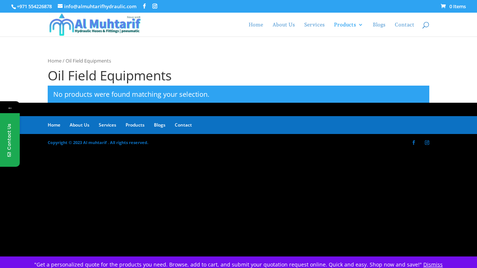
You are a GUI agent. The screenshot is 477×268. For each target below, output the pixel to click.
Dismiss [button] (433, 264)
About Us (283, 25)
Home (256, 25)
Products (345, 25)
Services (314, 25)
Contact (404, 25)
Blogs (379, 25)
